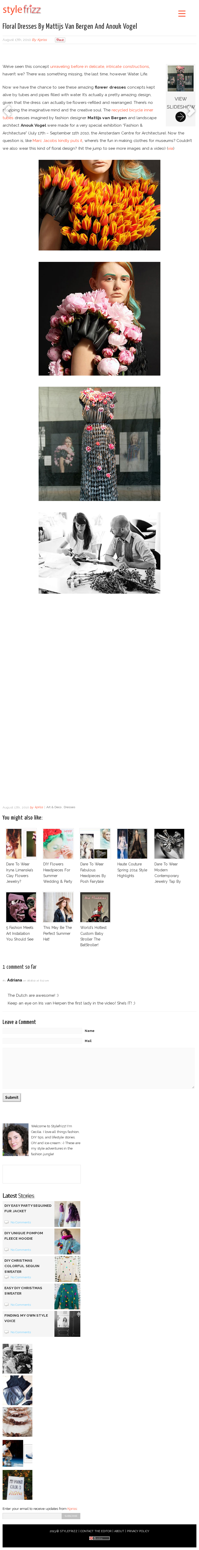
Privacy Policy (138, 1531)
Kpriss (72, 1509)
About (119, 1531)
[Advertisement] (99, 54)
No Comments (21, 1222)
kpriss (42, 40)
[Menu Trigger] (182, 13)
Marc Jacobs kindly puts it (57, 140)
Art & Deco (54, 807)
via (170, 148)
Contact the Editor (96, 1531)
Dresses (69, 807)
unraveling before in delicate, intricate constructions (99, 66)
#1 (4, 980)
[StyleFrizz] (22, 16)
